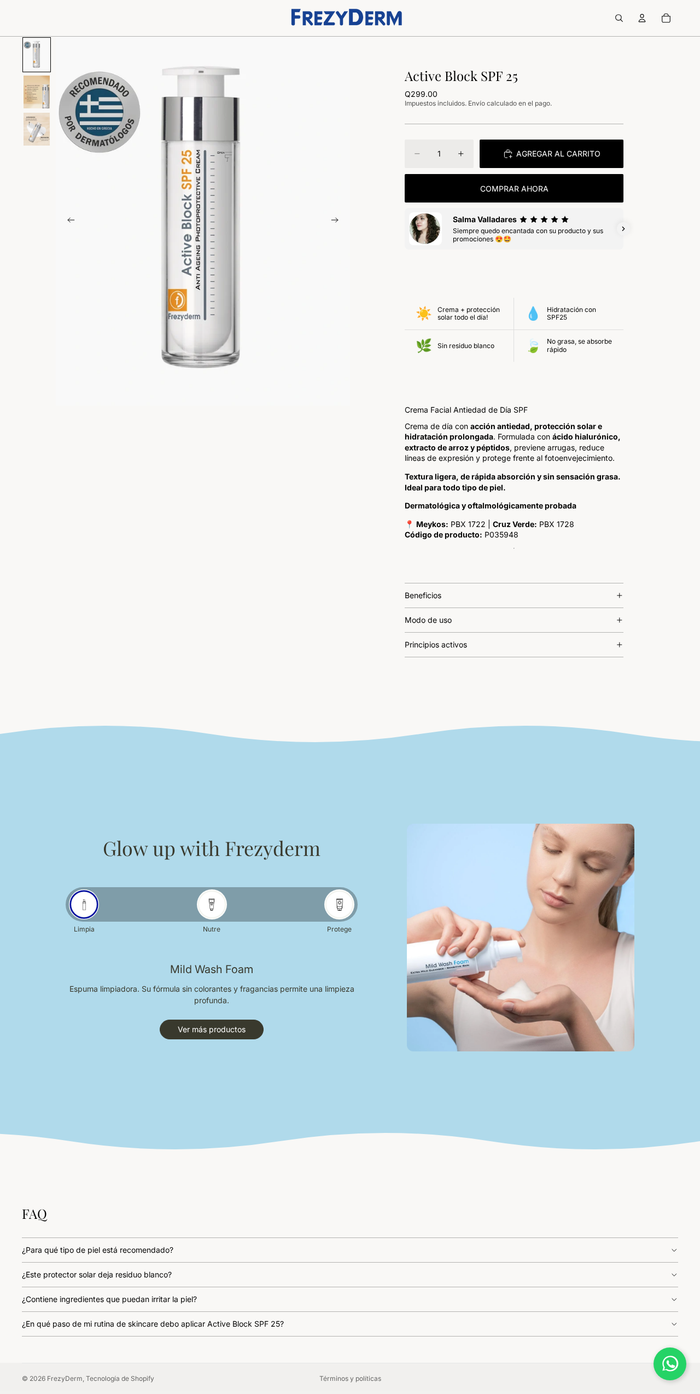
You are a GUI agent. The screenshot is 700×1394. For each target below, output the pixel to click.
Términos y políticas (350, 1378)
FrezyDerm (65, 1378)
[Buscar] (619, 18)
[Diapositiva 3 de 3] (37, 129)
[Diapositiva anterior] (68, 221)
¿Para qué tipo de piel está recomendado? (97, 1249)
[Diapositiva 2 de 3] (37, 92)
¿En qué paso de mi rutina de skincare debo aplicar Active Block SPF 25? (153, 1323)
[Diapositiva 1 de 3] (37, 54)
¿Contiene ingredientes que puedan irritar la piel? (109, 1299)
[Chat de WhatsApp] (670, 1363)
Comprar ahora (514, 188)
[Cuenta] (642, 18)
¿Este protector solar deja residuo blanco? (97, 1274)
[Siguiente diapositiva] (338, 221)
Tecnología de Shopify (120, 1378)
